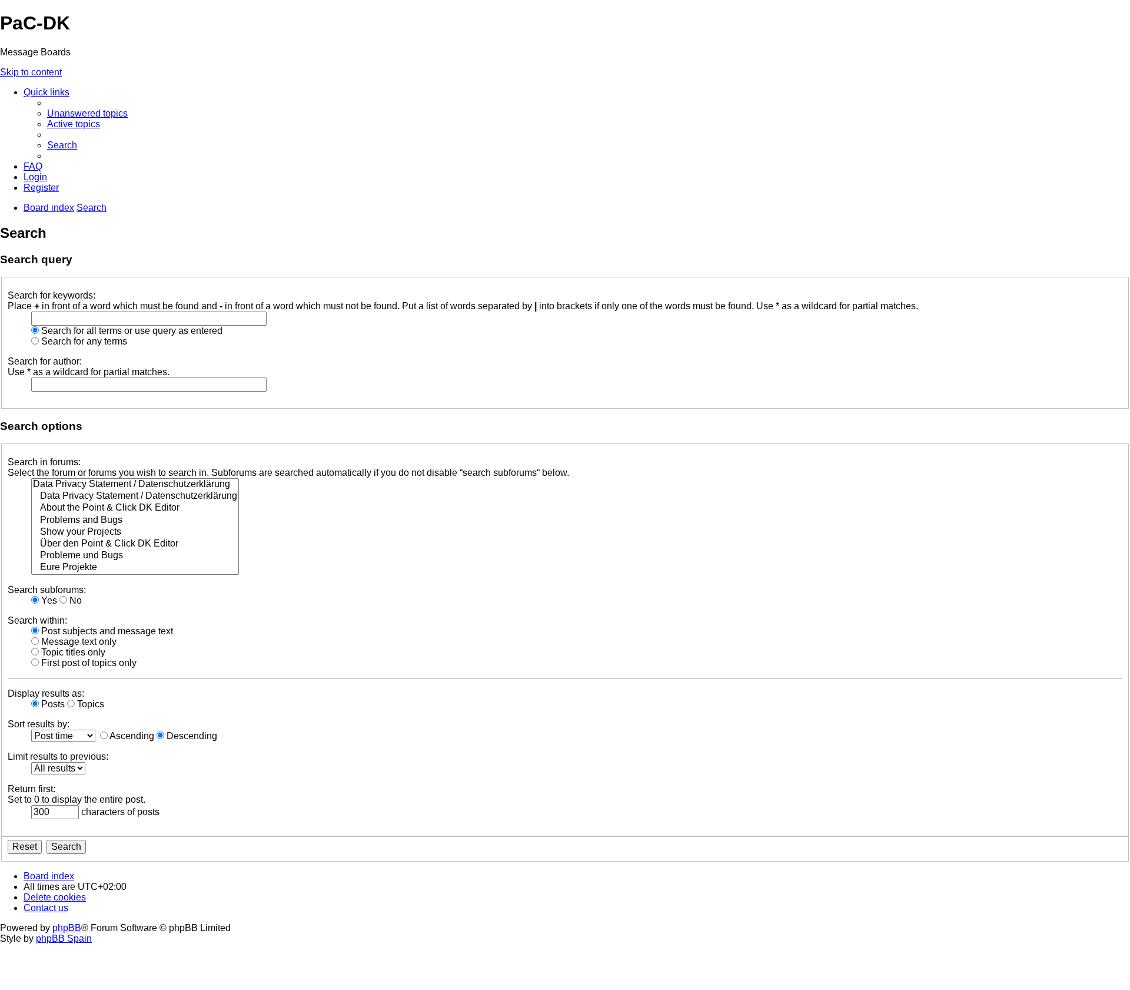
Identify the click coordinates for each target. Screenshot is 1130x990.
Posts (52, 704)
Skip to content (31, 72)
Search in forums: (44, 462)
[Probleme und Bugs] (135, 556)
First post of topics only (88, 663)
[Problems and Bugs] (135, 521)
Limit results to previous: (58, 756)
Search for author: (45, 361)
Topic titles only (72, 652)
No (74, 600)
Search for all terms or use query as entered (130, 331)
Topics (89, 704)
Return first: (31, 789)
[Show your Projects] (135, 532)
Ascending (131, 736)
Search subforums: (47, 590)
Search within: (37, 620)
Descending (190, 736)
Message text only (78, 642)
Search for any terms (83, 341)
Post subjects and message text (106, 631)
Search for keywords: (51, 295)
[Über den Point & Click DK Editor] (135, 544)
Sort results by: (38, 724)
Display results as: (46, 693)
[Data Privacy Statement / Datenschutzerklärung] (135, 485)
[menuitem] (87, 113)
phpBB (66, 928)
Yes (48, 600)
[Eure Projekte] (135, 568)
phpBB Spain (64, 938)
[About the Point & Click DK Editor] (135, 508)
